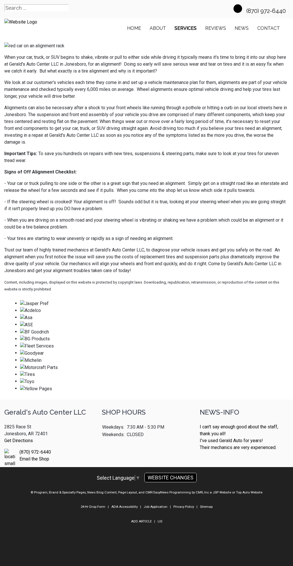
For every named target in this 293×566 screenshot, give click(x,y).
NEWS (242, 28)
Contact (268, 28)
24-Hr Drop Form (93, 507)
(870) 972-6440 (266, 10)
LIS (160, 521)
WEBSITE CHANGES (170, 478)
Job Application (155, 507)
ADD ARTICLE (141, 521)
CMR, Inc (202, 492)
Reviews (215, 28)
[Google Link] (237, 8)
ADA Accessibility (124, 507)
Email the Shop (34, 459)
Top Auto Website (249, 492)
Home (134, 28)
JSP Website (222, 492)
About (158, 28)
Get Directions (18, 440)
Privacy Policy (183, 507)
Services (186, 28)
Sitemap (206, 507)
